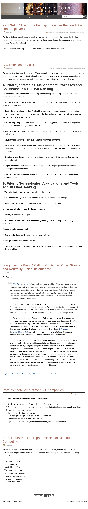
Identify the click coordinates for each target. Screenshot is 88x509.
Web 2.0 (83, 394)
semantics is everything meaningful (75, 32)
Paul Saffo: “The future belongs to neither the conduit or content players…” (43, 27)
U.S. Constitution (66, 329)
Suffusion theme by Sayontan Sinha (77, 501)
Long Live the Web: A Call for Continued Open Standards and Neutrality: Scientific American (44, 267)
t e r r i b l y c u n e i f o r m (44, 7)
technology (78, 68)
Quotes (7, 32)
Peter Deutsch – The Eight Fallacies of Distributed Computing (38, 439)
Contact (24, 17)
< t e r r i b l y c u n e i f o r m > (14, 501)
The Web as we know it (21, 284)
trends (83, 68)
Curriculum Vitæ (14, 17)
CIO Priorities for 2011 (18, 65)
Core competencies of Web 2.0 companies (33, 390)
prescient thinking (60, 32)
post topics (33, 17)
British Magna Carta (21, 332)
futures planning (62, 68)
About (5, 17)
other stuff (44, 17)
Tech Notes (13, 32)
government (71, 68)
